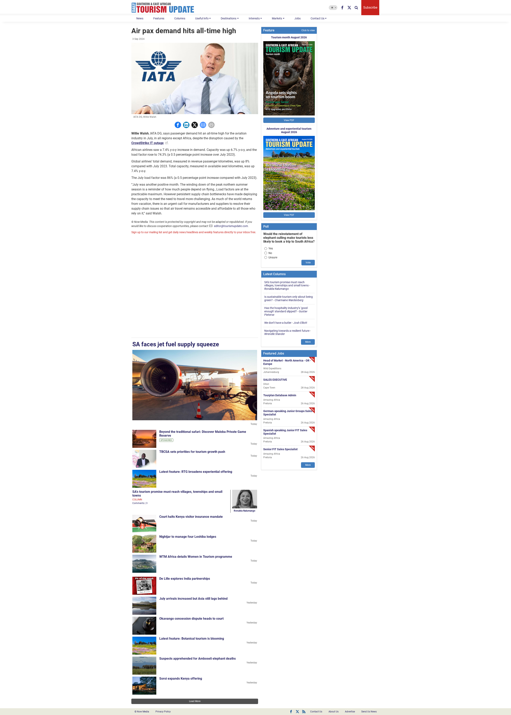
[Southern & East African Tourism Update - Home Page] (162, 7)
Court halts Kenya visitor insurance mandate (191, 517)
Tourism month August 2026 (289, 37)
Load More (194, 701)
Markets (277, 18)
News (139, 18)
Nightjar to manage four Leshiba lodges (187, 537)
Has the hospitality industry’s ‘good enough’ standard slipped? (286, 309)
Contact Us (317, 18)
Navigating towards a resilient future (286, 330)
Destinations (228, 18)
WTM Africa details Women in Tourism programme (195, 557)
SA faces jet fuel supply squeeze (175, 344)
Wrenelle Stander (274, 334)
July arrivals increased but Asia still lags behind (193, 598)
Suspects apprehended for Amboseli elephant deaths (197, 658)
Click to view (308, 30)
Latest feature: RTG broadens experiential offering (195, 472)
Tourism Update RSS (304, 711)
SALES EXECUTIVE (275, 379)
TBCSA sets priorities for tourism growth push (192, 452)
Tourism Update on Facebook (291, 711)
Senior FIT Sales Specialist (280, 449)
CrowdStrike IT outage (147, 143)
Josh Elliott (300, 322)
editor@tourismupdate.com (231, 226)
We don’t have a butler (277, 322)
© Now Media (142, 711)
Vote (308, 262)
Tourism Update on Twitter (297, 711)
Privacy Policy (163, 711)
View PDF (289, 120)
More (308, 342)
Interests (254, 18)
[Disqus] (194, 286)
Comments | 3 (140, 503)
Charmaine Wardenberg (289, 300)
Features (158, 18)
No (270, 253)
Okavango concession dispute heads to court (191, 618)
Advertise (350, 711)
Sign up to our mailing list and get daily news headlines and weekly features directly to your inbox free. (193, 232)
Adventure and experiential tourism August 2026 (288, 130)
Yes (270, 248)
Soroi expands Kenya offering (180, 678)
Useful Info (202, 18)
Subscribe (370, 7)
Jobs (297, 18)
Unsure (272, 257)
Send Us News (369, 711)
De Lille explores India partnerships (184, 579)
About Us (334, 711)
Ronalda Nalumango (244, 510)
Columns (179, 18)
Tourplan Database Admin (279, 395)
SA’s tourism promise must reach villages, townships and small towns (286, 284)
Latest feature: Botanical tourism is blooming (191, 638)
